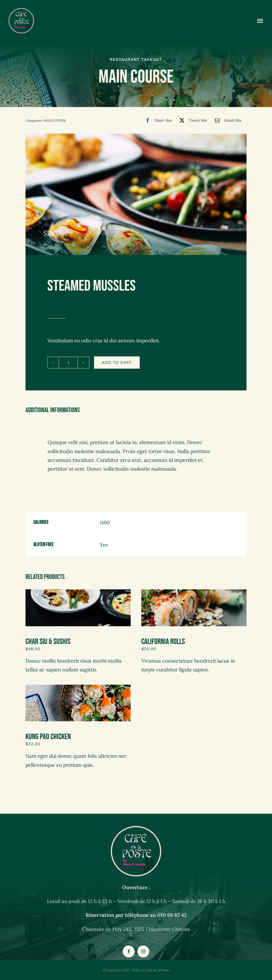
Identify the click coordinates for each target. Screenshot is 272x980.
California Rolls (163, 641)
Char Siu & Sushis (48, 641)
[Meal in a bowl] (78, 687)
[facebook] (129, 951)
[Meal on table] (78, 592)
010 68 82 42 (171, 915)
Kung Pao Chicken (48, 737)
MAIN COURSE (54, 120)
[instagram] (143, 951)
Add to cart (117, 362)
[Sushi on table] (193, 592)
